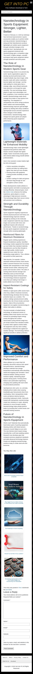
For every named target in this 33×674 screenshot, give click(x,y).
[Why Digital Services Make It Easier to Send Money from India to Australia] (13, 490)
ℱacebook (13, 661)
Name (5, 621)
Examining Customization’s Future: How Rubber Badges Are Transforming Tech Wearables (14, 580)
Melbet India (9, 192)
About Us (5, 657)
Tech (20, 587)
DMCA (10, 657)
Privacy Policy (17, 657)
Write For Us (6, 661)
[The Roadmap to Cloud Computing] (13, 516)
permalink (9, 589)
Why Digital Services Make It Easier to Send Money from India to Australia (13, 502)
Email (5, 627)
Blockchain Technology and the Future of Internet (13, 476)
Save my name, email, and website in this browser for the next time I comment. (16, 643)
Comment (6, 600)
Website (5, 634)
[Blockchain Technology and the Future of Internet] (13, 463)
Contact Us (25, 657)
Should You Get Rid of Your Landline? (13, 553)
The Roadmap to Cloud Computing (13, 528)
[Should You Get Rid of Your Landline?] (13, 542)
